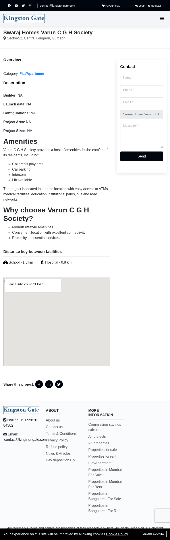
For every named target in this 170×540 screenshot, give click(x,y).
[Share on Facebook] (39, 384)
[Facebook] (11, 5)
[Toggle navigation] (162, 19)
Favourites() (113, 5)
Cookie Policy (117, 534)
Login (141, 5)
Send (141, 156)
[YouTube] (18, 5)
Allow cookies (153, 533)
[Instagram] (32, 5)
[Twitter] (25, 5)
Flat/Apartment (31, 74)
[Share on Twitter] (59, 384)
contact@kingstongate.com (57, 5)
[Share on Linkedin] (49, 384)
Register (155, 5)
